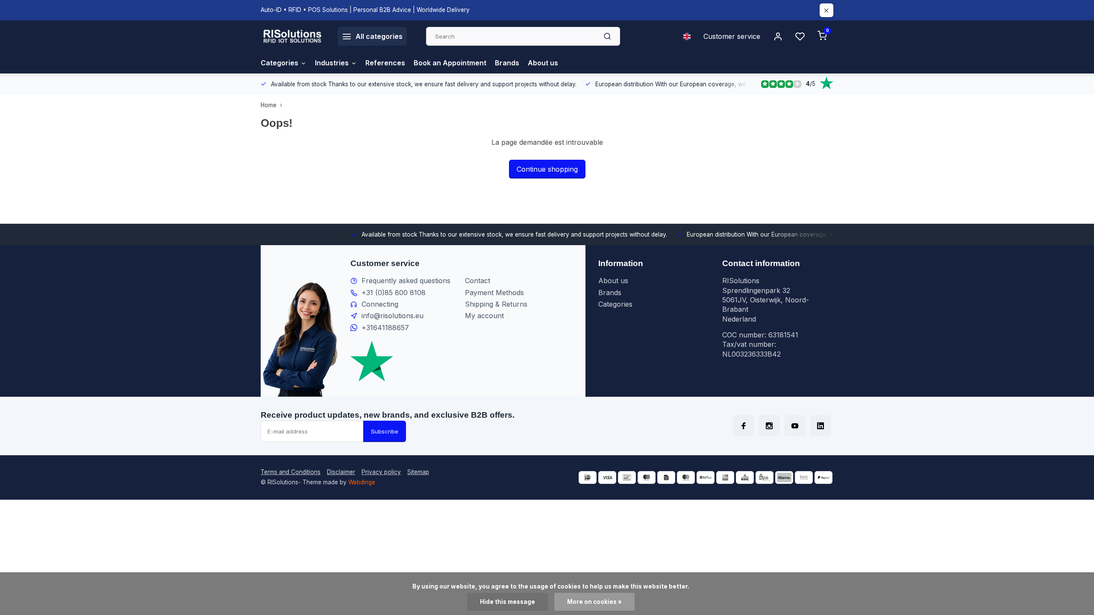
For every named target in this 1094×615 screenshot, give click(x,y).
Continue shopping (547, 169)
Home (268, 105)
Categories (279, 63)
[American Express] (725, 477)
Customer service (731, 36)
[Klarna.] (784, 477)
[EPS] (764, 477)
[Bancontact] (627, 477)
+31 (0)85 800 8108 (394, 292)
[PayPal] (823, 477)
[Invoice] (666, 477)
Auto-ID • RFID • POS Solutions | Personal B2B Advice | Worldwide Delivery (365, 9)
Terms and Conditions (291, 472)
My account (484, 315)
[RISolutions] (293, 36)
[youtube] (795, 425)
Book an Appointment (450, 63)
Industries (332, 63)
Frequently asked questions (406, 280)
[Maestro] (647, 477)
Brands (507, 63)
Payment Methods (494, 292)
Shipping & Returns (496, 304)
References (385, 63)
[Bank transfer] (804, 477)
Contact (477, 280)
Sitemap (418, 472)
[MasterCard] (686, 477)
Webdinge (361, 482)
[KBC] (745, 477)
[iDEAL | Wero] (588, 477)
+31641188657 (385, 327)
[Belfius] (706, 477)
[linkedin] (820, 425)
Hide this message (507, 601)
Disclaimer (341, 472)
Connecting (380, 304)
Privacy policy (381, 472)
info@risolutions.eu (392, 315)
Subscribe (384, 431)
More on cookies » (594, 601)
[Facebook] (743, 425)
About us (543, 63)
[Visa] (607, 477)
